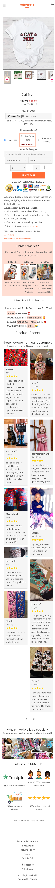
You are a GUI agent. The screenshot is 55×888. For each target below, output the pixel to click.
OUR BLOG (27, 858)
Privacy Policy (27, 845)
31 (34, 719)
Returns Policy (27, 849)
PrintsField (31, 875)
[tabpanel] (28, 44)
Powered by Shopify (27, 879)
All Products (9, 235)
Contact (27, 854)
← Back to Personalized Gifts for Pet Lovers (28, 820)
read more (35, 226)
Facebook (29, 864)
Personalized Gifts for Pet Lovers (17, 238)
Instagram (29, 869)
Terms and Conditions (27, 841)
